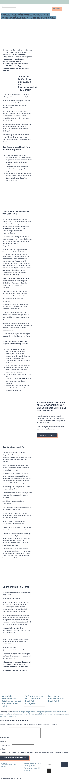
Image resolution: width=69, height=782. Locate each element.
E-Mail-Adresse (5, 745)
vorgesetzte (4, 716)
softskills (46, 714)
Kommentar (4, 737)
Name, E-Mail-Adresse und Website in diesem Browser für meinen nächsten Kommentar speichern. (35, 753)
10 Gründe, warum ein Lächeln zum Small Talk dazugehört (34, 700)
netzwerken (31, 714)
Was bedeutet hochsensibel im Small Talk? (56, 698)
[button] (46, 8)
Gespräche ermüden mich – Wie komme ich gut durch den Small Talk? (11, 701)
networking (23, 714)
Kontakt (3, 766)
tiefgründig (64, 714)
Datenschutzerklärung (8, 764)
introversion (57, 712)
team (51, 714)
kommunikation (13, 714)
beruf (33, 712)
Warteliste (56, 9)
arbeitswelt (16, 712)
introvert (64, 712)
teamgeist (57, 714)
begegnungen (26, 712)
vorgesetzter (13, 716)
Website (2, 749)
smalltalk (39, 714)
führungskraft (40, 712)
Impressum (4, 763)
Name (2, 741)
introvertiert (4, 714)
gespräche (48, 712)
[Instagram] (64, 2)
